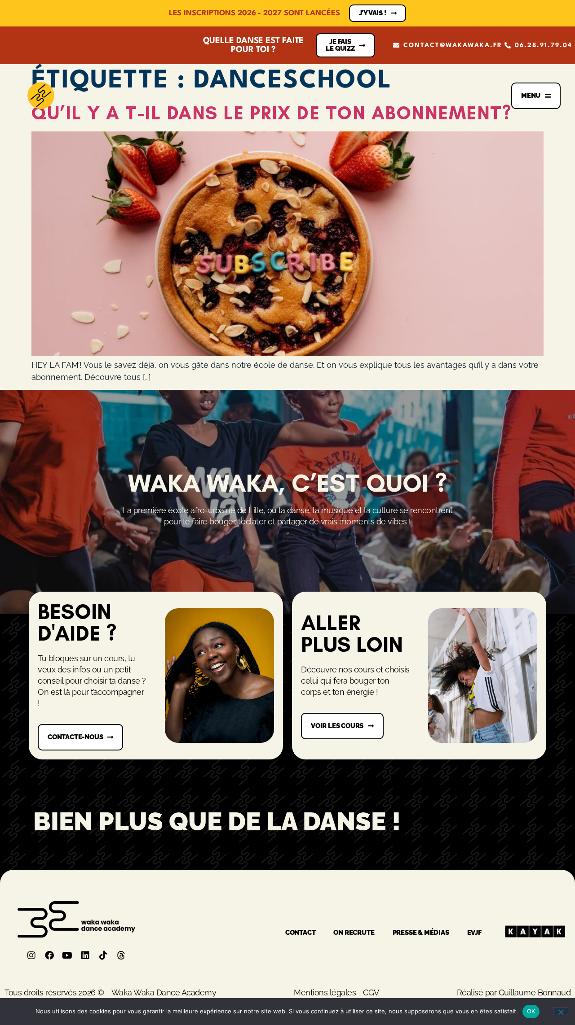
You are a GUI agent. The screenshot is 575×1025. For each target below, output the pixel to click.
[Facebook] (49, 955)
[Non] (560, 1011)
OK (531, 1011)
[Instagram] (31, 955)
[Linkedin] (85, 955)
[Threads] (121, 955)
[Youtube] (67, 955)
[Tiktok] (103, 955)
